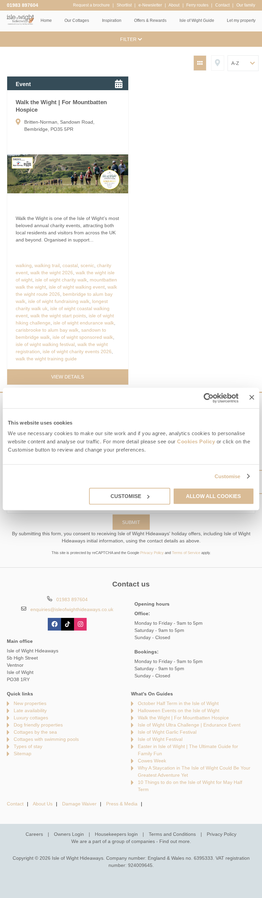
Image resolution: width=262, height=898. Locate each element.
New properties (30, 703)
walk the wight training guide (46, 358)
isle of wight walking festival (45, 344)
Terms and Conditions (172, 834)
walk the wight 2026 (51, 272)
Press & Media (121, 803)
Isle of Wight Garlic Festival (167, 732)
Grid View (199, 63)
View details (67, 376)
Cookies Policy (196, 441)
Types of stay (28, 746)
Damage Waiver (79, 803)
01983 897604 (22, 5)
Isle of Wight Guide (196, 20)
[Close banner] (251, 397)
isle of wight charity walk (61, 279)
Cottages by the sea (35, 732)
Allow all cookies (213, 496)
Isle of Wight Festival (160, 739)
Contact (15, 803)
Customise (228, 476)
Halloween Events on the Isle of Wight (178, 710)
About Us (43, 803)
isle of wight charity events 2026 (77, 351)
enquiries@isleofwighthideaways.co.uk (71, 609)
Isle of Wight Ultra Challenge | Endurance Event (189, 725)
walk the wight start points (58, 315)
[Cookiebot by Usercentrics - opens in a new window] (208, 398)
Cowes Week (152, 760)
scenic (87, 265)
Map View (217, 63)
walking (24, 265)
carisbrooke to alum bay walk (47, 330)
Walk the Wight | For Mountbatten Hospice (183, 717)
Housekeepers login (116, 834)
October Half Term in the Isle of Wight (178, 703)
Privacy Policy (152, 553)
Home (46, 20)
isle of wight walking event (77, 287)
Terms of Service (186, 553)
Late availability (30, 710)
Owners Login (69, 834)
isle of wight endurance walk (83, 323)
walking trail (47, 265)
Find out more (174, 841)
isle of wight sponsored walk (83, 337)
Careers (34, 834)
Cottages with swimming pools (46, 739)
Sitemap (22, 753)
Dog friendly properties (38, 725)
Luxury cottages (31, 717)
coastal (70, 265)
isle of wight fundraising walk (58, 301)
